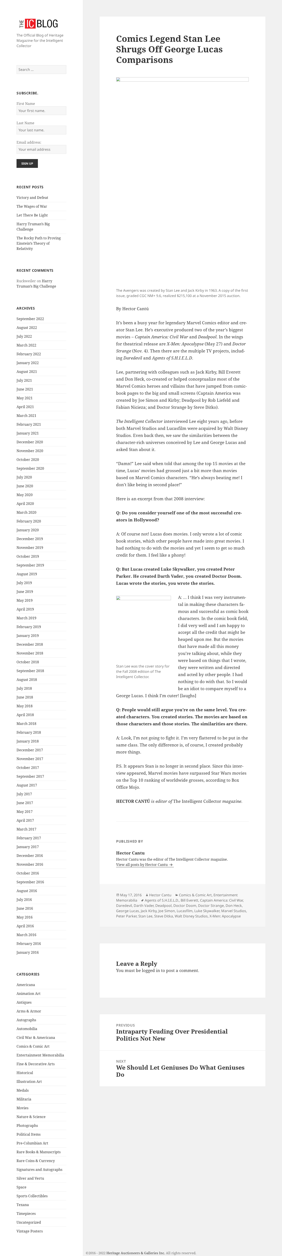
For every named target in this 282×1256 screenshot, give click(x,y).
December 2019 (30, 538)
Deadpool (163, 905)
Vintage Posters (30, 1231)
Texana (23, 1204)
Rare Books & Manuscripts (39, 1152)
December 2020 (30, 442)
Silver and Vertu (30, 1178)
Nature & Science (31, 1116)
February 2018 (29, 732)
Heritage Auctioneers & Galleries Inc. (135, 1253)
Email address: (29, 142)
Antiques (24, 1002)
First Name (26, 103)
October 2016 (28, 873)
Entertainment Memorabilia (40, 1055)
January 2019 (28, 635)
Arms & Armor (29, 1011)
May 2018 (25, 706)
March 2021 (26, 415)
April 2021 (25, 406)
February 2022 (29, 354)
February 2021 (29, 424)
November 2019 (30, 547)
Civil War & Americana (36, 1037)
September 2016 (30, 882)
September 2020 (30, 468)
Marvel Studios (233, 910)
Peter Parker (126, 916)
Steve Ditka (163, 916)
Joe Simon (166, 910)
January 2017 (28, 846)
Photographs (27, 1125)
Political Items (29, 1134)
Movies (22, 1108)
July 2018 (24, 688)
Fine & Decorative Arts (36, 1064)
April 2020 (25, 503)
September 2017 (30, 776)
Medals (23, 1090)
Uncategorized (29, 1222)
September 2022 (30, 318)
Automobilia (27, 1028)
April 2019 (25, 609)
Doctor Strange (211, 905)
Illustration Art (29, 1081)
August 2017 (27, 785)
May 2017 (25, 811)
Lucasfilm (185, 910)
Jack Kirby (149, 910)
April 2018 (25, 714)
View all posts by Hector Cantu (142, 864)
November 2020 (30, 450)
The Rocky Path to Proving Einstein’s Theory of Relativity (39, 243)
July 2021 (24, 380)
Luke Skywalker (206, 910)
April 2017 (25, 820)
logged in (151, 970)
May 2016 (25, 917)
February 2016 (29, 943)
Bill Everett (189, 900)
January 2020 (28, 530)
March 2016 (26, 934)
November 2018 (30, 653)
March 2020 (26, 512)
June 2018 (25, 697)
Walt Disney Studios (191, 916)
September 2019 (30, 565)
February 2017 (29, 838)
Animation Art (29, 993)
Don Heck (234, 905)
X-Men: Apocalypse (225, 916)
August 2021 (27, 371)
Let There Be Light (32, 215)
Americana (26, 984)
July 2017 (24, 794)
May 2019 (25, 600)
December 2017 (30, 750)
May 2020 (25, 494)
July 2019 (24, 582)
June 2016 (25, 908)
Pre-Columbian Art (32, 1143)
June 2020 (25, 486)
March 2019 (26, 618)
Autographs (26, 1020)
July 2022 (24, 336)
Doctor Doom (184, 905)
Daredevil (124, 905)
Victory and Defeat (32, 197)
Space (21, 1187)
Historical (25, 1072)
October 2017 (28, 767)
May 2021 (25, 398)
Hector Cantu (160, 895)
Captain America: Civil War (221, 900)
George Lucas (127, 910)
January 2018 (28, 741)
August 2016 (27, 890)
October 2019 (28, 556)
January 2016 (28, 952)
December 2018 (30, 644)
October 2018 (28, 662)
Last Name (25, 123)
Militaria (24, 1099)
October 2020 (28, 459)
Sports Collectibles (32, 1196)
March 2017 (26, 829)
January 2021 (28, 433)
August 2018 (27, 679)
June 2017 (25, 802)
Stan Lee (145, 916)
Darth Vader (144, 905)
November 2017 (30, 758)
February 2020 (29, 521)
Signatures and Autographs (39, 1169)
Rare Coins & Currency (36, 1160)
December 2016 (30, 855)
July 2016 (24, 899)
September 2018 (30, 670)
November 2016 (30, 864)
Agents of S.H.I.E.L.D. (162, 900)
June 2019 (25, 591)
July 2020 (24, 477)
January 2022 (28, 362)
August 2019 (27, 574)
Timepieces (26, 1213)
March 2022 (26, 345)
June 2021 (25, 389)
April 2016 (25, 926)
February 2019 (29, 626)
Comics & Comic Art (33, 1046)
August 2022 (27, 327)
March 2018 (26, 723)
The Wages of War (32, 206)
